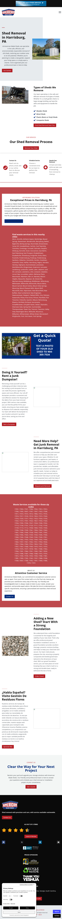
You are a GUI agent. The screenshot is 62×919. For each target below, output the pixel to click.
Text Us (57, 912)
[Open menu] (60, 12)
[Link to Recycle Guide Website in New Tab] (31, 870)
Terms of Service (39, 909)
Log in (40, 914)
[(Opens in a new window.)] (31, 848)
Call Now (56, 916)
